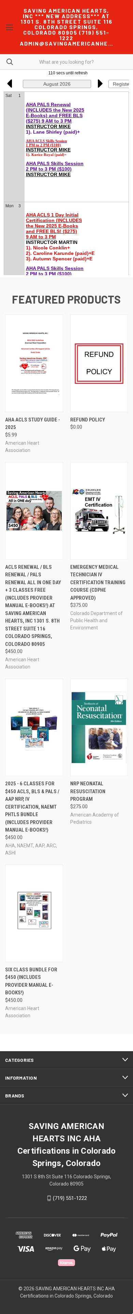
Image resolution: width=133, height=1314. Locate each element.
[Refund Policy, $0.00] (99, 363)
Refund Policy (87, 420)
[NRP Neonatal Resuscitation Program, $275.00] (99, 727)
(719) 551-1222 (70, 1198)
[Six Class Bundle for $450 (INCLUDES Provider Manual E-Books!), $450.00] (34, 913)
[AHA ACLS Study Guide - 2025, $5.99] (34, 363)
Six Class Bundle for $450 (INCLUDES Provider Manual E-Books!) (31, 981)
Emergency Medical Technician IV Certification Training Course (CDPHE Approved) (97, 582)
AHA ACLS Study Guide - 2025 (32, 424)
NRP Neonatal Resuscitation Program (87, 791)
